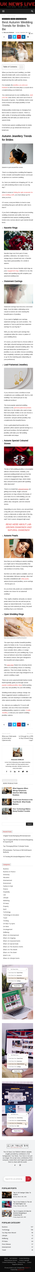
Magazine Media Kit (17, 1264)
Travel (5, 918)
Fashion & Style (11, 16)
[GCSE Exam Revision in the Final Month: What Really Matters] (7, 802)
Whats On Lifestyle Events (11, 958)
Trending (6, 921)
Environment (7, 883)
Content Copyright (24, 1260)
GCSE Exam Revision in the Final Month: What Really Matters (23, 802)
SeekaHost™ (21, 1269)
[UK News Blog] (17, 4)
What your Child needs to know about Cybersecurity (9, 738)
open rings (10, 665)
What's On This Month (10, 949)
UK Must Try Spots (9, 923)
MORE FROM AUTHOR (10, 783)
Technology (6, 912)
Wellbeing (6, 932)
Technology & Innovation (11, 915)
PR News (6, 903)
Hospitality (6, 892)
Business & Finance (9, 872)
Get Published (13, 1258)
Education (5, 804)
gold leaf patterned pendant (22, 407)
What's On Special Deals (10, 944)
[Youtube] (27, 772)
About (6, 1258)
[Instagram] (11, 772)
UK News (6, 926)
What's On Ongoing (9, 938)
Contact (29, 1262)
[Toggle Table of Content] (20, 67)
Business (6, 869)
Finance (5, 889)
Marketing (6, 900)
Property (6, 906)
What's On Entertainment (11, 935)
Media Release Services (10, 1260)
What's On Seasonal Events (11, 941)
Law (4, 895)
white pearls (25, 579)
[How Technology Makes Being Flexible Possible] (7, 811)
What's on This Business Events (13, 947)
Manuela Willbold (9, 32)
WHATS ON (6, 955)
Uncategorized (7, 929)
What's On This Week (10, 952)
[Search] (28, 1178)
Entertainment (7, 880)
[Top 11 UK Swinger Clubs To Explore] (7, 1195)
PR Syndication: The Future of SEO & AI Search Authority (17, 851)
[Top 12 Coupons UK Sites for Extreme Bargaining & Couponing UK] (7, 1213)
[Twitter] (23, 772)
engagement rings (13, 271)
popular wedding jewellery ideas (12, 685)
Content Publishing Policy (9, 1262)
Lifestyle (13, 19)
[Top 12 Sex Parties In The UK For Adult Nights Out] (7, 1204)
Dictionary (6, 874)
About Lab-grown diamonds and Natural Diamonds (19, 527)
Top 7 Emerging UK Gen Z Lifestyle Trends (16, 846)
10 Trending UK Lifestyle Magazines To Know (17, 856)
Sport (5, 909)
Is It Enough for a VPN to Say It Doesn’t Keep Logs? (26, 738)
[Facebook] (7, 772)
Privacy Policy (21, 1262)
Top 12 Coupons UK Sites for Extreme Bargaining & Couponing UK (18, 841)
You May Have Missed (21, 19)
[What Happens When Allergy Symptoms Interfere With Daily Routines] (7, 790)
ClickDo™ (27, 1268)
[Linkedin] (15, 772)
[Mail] (19, 772)
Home (3, 16)
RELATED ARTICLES (9, 780)
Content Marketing (24, 1258)
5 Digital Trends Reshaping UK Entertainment (17, 836)
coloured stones (23, 489)
